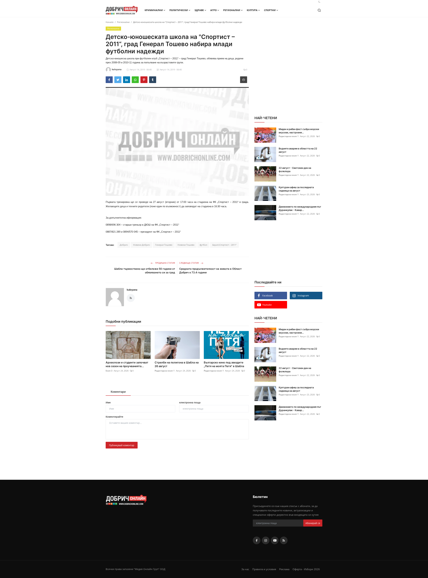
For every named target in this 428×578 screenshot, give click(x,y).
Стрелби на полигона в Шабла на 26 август (177, 364)
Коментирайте (114, 416)
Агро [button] (213, 10)
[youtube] (275, 540)
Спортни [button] (270, 10)
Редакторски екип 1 (165, 370)
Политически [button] (178, 10)
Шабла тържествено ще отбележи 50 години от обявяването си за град (144, 270)
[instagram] (266, 540)
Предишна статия (165, 263)
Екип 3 (109, 370)
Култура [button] (252, 10)
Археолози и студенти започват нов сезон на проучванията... (127, 364)
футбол (203, 244)
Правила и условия (264, 569)
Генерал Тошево (163, 244)
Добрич (124, 244)
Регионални (123, 22)
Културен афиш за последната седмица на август (296, 189)
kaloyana (132, 289)
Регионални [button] (231, 10)
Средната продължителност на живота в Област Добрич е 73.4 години (210, 270)
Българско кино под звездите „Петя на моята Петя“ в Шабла (224, 364)
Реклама (284, 569)
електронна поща (189, 402)
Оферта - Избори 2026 (306, 569)
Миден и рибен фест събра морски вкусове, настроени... (299, 131)
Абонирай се (312, 523)
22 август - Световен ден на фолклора (295, 169)
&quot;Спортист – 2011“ (224, 244)
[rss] (284, 540)
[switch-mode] (319, 2)
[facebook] (256, 540)
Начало (110, 22)
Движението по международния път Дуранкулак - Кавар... (300, 208)
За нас (245, 569)
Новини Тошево (186, 244)
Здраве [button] (199, 10)
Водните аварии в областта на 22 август (298, 150)
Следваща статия (189, 263)
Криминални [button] (154, 10)
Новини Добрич (141, 244)
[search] (319, 10)
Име (108, 402)
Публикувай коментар (121, 445)
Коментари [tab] (118, 392)
